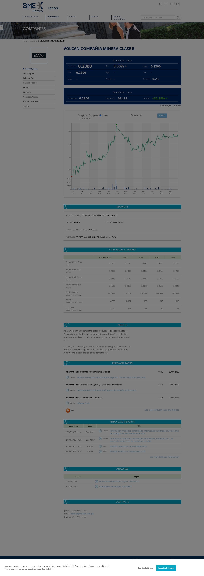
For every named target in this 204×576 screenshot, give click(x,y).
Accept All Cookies (166, 568)
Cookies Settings (145, 568)
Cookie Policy (47, 569)
